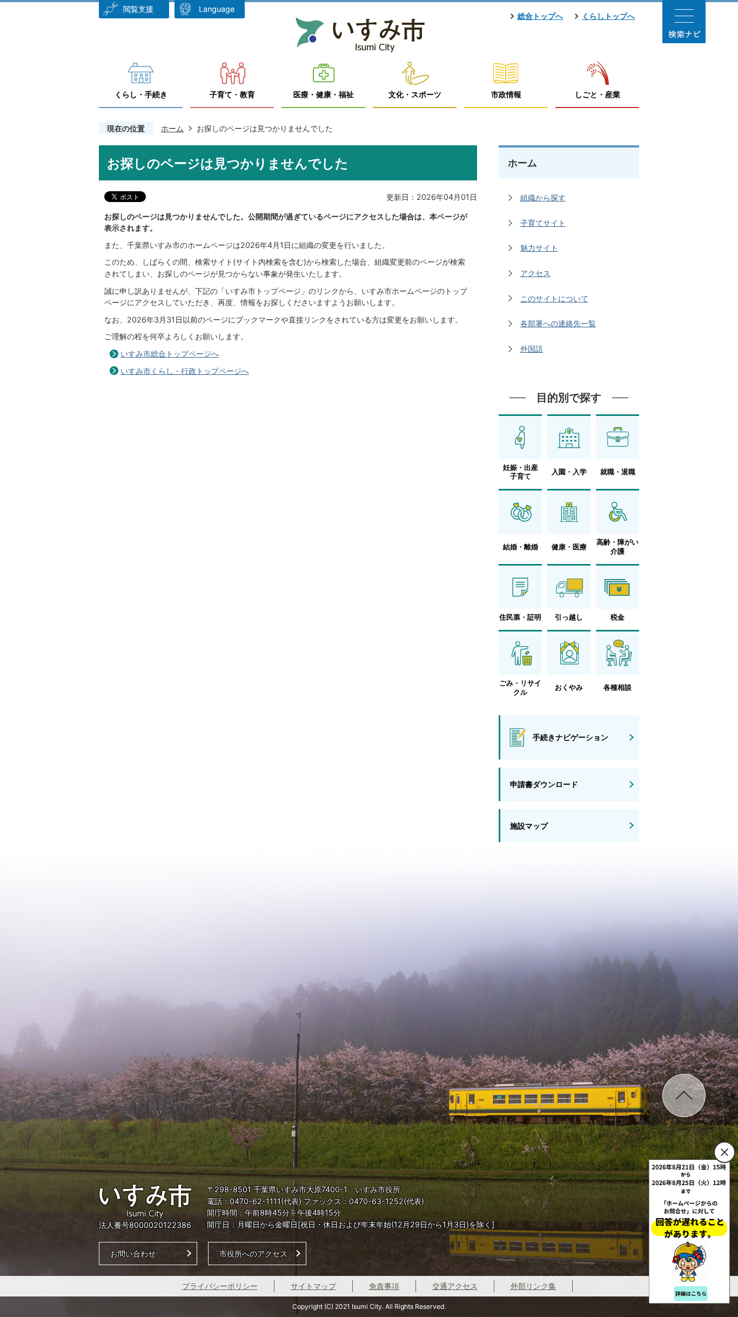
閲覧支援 (138, 9)
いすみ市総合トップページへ (169, 353)
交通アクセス (455, 1286)
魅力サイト (539, 247)
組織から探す (543, 197)
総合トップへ (540, 16)
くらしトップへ (608, 16)
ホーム (172, 128)
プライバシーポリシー (220, 1286)
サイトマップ (313, 1286)
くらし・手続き (141, 94)
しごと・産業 (597, 94)
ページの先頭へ (684, 1095)
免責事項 (384, 1286)
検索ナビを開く (684, 21)
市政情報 (506, 94)
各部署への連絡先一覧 (558, 323)
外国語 (531, 348)
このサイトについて (554, 298)
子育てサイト (543, 222)
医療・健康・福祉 (323, 94)
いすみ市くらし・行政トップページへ (184, 370)
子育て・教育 (232, 94)
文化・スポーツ (414, 94)
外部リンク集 (533, 1286)
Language (216, 9)
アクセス (535, 273)
